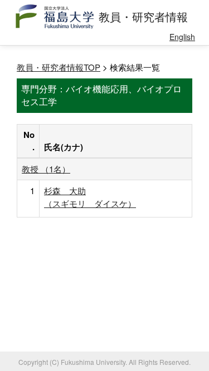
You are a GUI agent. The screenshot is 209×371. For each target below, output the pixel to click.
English (182, 36)
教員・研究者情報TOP (58, 67)
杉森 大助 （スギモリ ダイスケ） (90, 197)
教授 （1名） (46, 169)
